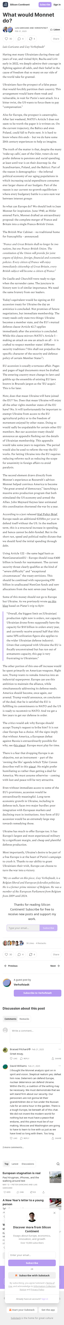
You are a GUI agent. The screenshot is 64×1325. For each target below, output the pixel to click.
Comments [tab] (10, 1018)
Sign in (57, 4)
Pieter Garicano (19, 1184)
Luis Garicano (22, 28)
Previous (12, 965)
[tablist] (17, 1019)
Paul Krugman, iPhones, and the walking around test (21, 1179)
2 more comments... (13, 1147)
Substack (16, 1318)
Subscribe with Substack (34, 1275)
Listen (56, 29)
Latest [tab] (15, 1163)
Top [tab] (6, 1163)
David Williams (18, 1065)
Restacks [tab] (24, 1018)
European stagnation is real (22, 1173)
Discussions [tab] (28, 1163)
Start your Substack (23, 1309)
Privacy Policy (37, 1289)
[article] (32, 1182)
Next (53, 965)
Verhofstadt (41, 28)
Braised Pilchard (19, 1049)
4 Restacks (41, 943)
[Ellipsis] (59, 1049)
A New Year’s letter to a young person (23, 1202)
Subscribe (45, 4)
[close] (54, 1213)
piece (32, 766)
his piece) (20, 745)
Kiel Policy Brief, (47, 514)
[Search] (58, 1164)
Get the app (48, 1309)
